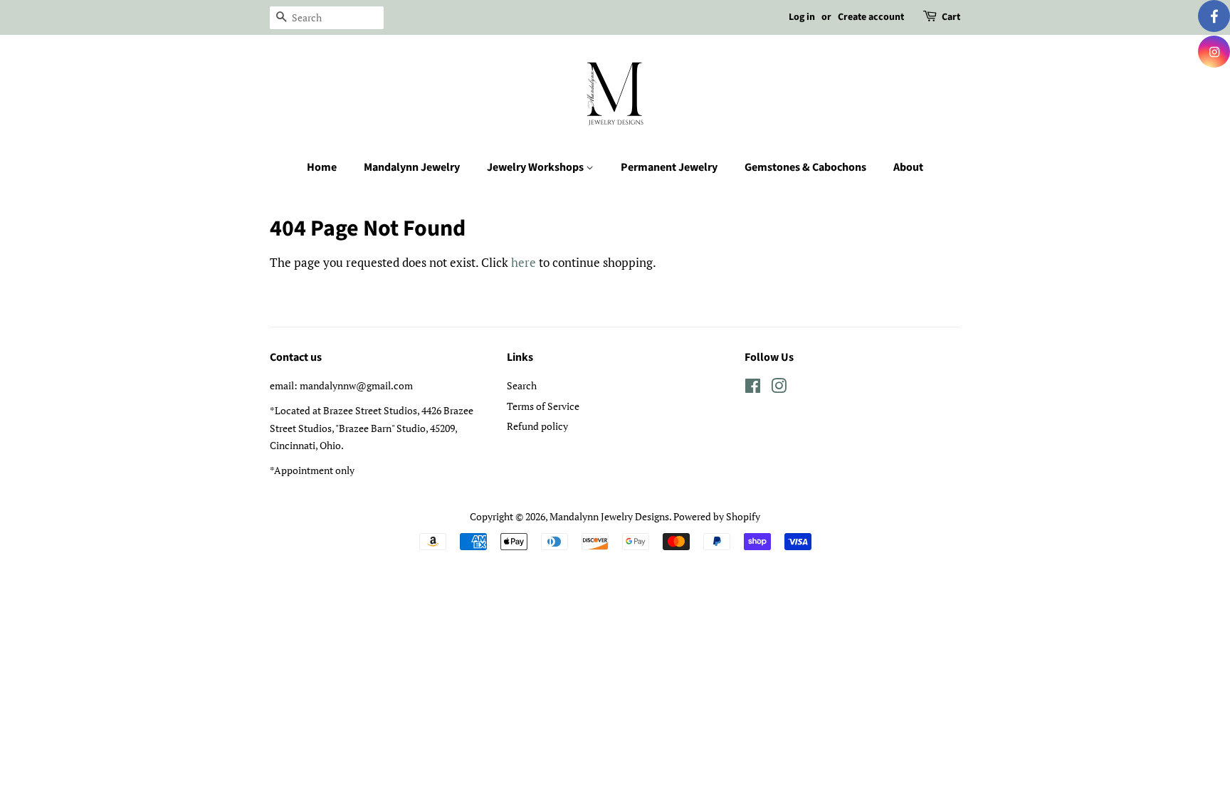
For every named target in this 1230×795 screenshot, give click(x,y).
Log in (802, 17)
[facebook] (1214, 16)
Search (522, 385)
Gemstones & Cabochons (805, 167)
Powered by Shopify (716, 516)
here (523, 262)
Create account (871, 17)
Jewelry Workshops (536, 167)
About (908, 167)
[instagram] (1214, 52)
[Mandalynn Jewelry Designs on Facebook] (753, 388)
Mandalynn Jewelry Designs (609, 516)
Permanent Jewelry (669, 167)
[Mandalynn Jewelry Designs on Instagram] (779, 388)
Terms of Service (543, 406)
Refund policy (537, 426)
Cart (951, 17)
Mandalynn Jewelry (412, 167)
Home (322, 167)
